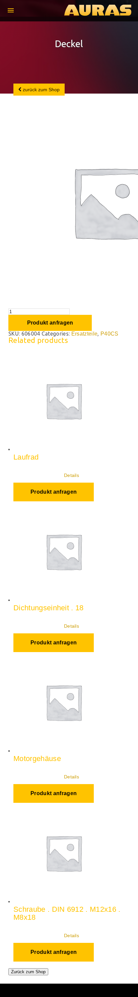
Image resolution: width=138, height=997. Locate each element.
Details (71, 475)
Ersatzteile (84, 334)
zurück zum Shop (40, 89)
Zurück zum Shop (28, 971)
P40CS (109, 334)
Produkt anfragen (50, 323)
